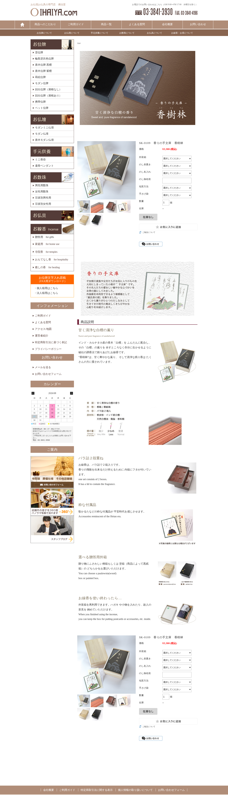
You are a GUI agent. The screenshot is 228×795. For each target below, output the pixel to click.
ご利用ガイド (76, 24)
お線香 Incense (52, 229)
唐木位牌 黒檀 (43, 64)
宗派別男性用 (43, 197)
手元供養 (52, 151)
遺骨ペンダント (44, 165)
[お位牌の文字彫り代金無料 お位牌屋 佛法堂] (54, 14)
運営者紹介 (41, 335)
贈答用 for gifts (44, 237)
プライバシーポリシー (48, 349)
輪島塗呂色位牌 (44, 58)
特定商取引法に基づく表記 (51, 342)
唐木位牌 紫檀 (43, 71)
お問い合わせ (198, 24)
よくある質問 (137, 24)
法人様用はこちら (47, 293)
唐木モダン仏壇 (44, 140)
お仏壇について (71, 33)
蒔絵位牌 (40, 77)
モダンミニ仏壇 (44, 127)
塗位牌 (39, 52)
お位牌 (52, 44)
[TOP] (22, 24)
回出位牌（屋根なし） (48, 89)
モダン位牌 (41, 83)
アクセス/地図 (43, 329)
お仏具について (154, 33)
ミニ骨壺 (40, 159)
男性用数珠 (41, 185)
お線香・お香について (182, 33)
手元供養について (99, 33)
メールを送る (43, 367)
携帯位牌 (40, 101)
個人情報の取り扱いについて (135, 790)
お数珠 (52, 177)
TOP (79, 43)
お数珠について (127, 33)
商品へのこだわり (45, 24)
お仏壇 (52, 119)
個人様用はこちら (47, 288)
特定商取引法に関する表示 (97, 790)
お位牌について (44, 33)
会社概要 (167, 24)
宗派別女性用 (43, 204)
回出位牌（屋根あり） (48, 95)
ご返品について (148, 232)
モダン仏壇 (41, 133)
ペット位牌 (41, 108)
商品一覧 (106, 24)
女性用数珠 (41, 191)
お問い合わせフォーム (48, 374)
